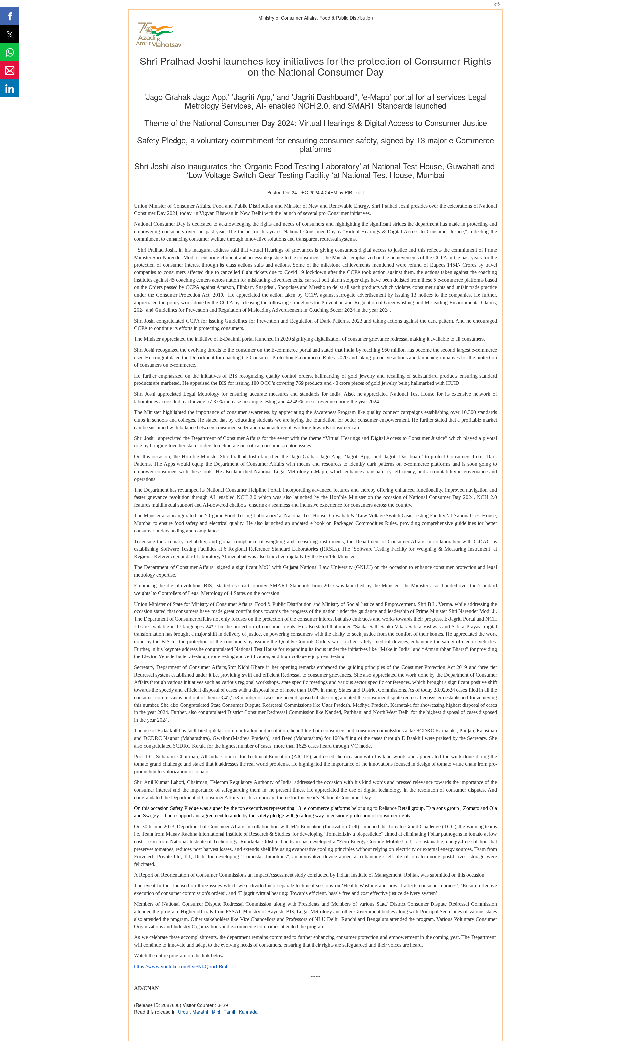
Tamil (230, 1011)
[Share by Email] (9, 70)
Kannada (248, 1011)
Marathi (200, 1011)
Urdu (184, 1011)
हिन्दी (216, 1011)
